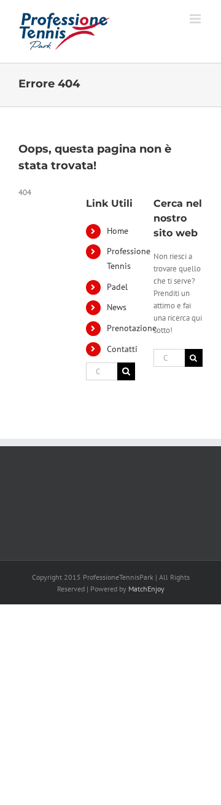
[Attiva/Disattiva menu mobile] (196, 18)
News (116, 307)
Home (117, 230)
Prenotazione (132, 328)
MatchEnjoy (146, 588)
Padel (117, 286)
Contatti (122, 348)
